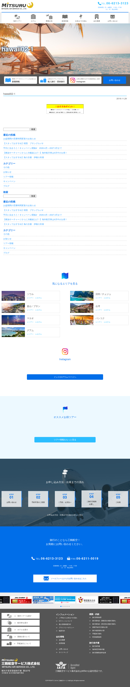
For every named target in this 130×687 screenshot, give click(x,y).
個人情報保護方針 (65, 624)
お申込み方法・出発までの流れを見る (65, 514)
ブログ (6, 185)
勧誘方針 (62, 631)
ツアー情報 (8, 176)
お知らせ (7, 171)
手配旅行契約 (96, 633)
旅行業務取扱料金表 (99, 652)
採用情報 (62, 643)
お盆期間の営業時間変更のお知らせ (19, 138)
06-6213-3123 (52, 558)
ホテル (39, 298)
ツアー (31, 298)
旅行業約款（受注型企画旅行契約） (104, 624)
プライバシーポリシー (66, 627)
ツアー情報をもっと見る (65, 439)
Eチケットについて (65, 621)
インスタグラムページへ (65, 376)
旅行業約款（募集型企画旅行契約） (104, 620)
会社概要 (62, 640)
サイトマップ (63, 652)
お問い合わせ (114, 80)
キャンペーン (9, 181)
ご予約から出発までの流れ (68, 618)
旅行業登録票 (96, 617)
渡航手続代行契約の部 (100, 627)
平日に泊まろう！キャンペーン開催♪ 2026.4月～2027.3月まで (32, 148)
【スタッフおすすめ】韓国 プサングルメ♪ (23, 143)
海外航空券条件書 (98, 649)
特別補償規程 (96, 637)
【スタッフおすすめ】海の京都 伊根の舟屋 (23, 157)
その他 (6, 167)
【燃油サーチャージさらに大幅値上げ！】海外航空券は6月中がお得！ (35, 152)
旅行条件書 (96, 646)
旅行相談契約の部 (98, 630)
